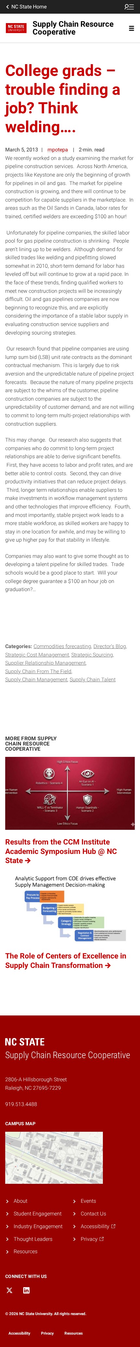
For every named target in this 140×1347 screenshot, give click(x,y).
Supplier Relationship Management (45, 663)
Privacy (47, 1333)
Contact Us (93, 1214)
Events (88, 1201)
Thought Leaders (33, 1239)
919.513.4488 (21, 1104)
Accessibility (19, 1333)
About (20, 1201)
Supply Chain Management (36, 679)
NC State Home (29, 7)
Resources (25, 1251)
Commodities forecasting (62, 646)
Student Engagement (38, 1214)
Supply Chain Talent (93, 679)
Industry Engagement (38, 1226)
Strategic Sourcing (92, 655)
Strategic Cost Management (37, 655)
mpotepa (58, 150)
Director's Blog (109, 646)
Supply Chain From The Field (38, 671)
